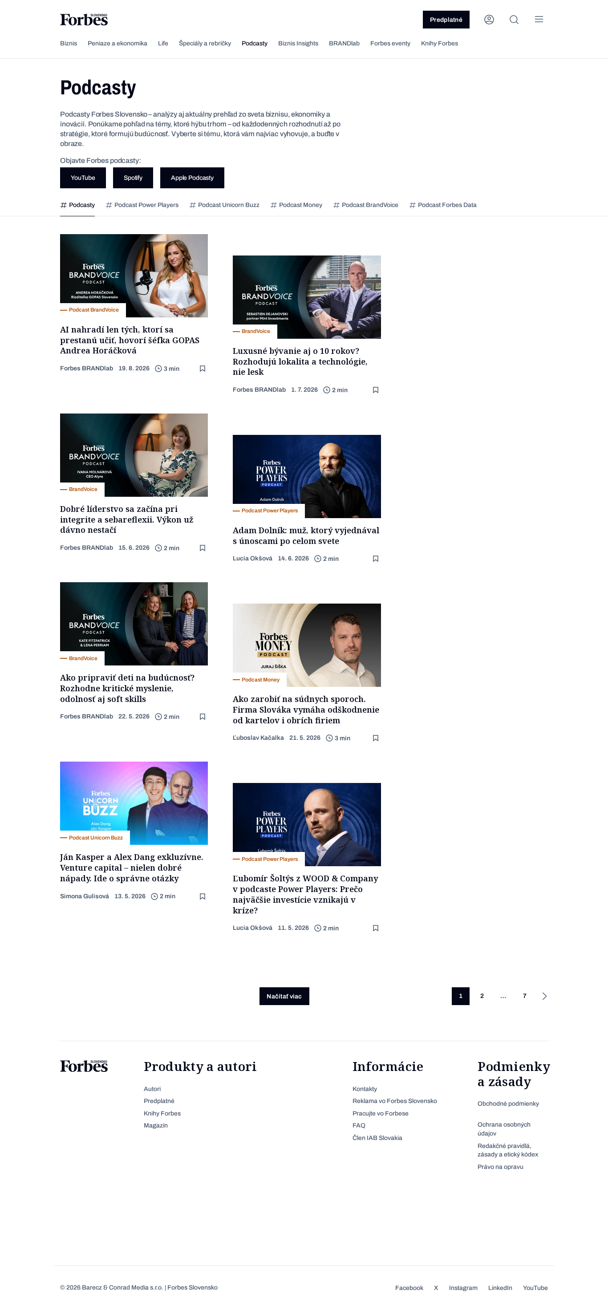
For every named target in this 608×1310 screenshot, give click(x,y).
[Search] (514, 19)
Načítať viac (284, 996)
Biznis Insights (298, 43)
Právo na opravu (500, 1167)
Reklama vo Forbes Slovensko (395, 1101)
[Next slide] (557, 205)
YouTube (83, 177)
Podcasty (255, 43)
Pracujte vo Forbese (381, 1113)
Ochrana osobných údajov (504, 1129)
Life (163, 43)
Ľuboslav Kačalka (258, 737)
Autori (152, 1089)
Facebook (409, 1288)
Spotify (133, 177)
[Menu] (539, 19)
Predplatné (446, 19)
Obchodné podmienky (508, 1103)
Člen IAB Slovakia (377, 1138)
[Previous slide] (51, 205)
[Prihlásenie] (489, 19)
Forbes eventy (390, 43)
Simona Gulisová (84, 896)
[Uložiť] (203, 369)
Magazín (156, 1125)
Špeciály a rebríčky (205, 43)
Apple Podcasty (192, 177)
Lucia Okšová (252, 558)
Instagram (463, 1288)
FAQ (359, 1125)
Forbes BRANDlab (86, 368)
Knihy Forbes (439, 43)
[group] (77, 205)
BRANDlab (344, 43)
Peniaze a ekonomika (117, 43)
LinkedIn (500, 1288)
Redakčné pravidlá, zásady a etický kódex (508, 1150)
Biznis (68, 43)
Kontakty (365, 1089)
